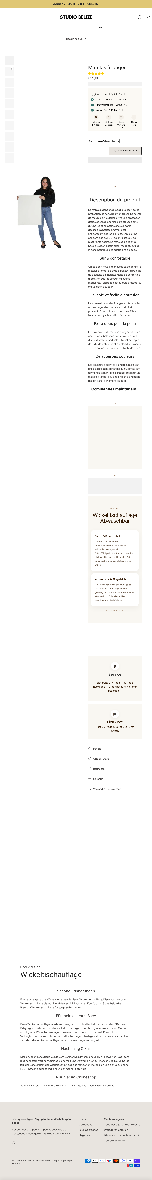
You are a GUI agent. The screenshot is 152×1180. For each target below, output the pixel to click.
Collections (85, 1124)
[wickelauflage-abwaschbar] (9, 71)
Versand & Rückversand (106, 789)
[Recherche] (140, 17)
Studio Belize (27, 1160)
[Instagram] (13, 1142)
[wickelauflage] (9, 60)
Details (96, 748)
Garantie (97, 779)
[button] (96, 73)
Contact (83, 1119)
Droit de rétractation (116, 1130)
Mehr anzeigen (115, 611)
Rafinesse (98, 768)
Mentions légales (114, 1119)
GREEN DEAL (100, 758)
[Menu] (5, 17)
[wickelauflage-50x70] (9, 104)
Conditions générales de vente (122, 1124)
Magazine (84, 1135)
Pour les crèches (88, 1130)
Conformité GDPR (114, 1140)
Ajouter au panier (125, 151)
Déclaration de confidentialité (121, 1135)
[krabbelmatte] (9, 93)
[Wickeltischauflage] (9, 82)
